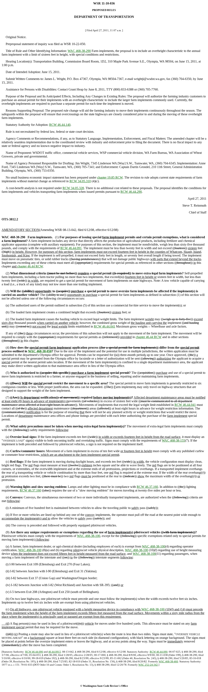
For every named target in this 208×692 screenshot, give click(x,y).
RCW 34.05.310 (80, 181)
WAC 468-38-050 (40, 351)
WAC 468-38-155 (173, 440)
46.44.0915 (54, 651)
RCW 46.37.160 (147, 486)
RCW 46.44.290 (131, 191)
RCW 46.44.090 (34, 651)
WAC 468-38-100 (88, 536)
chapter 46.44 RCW (30, 266)
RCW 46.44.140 (59, 124)
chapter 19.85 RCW (110, 177)
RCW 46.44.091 (71, 248)
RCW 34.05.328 (73, 188)
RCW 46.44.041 (104, 326)
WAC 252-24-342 (148, 664)
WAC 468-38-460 (168, 661)
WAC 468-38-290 (79, 51)
